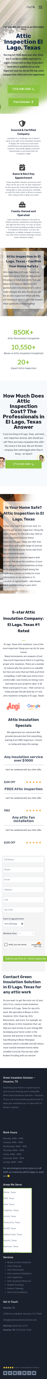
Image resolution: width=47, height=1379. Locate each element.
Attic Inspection (14, 1277)
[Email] (24, 1373)
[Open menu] (40, 7)
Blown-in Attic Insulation (19, 1262)
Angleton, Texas (11, 1210)
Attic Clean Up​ (14, 1266)
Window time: (10, 933)
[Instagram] (15, 1373)
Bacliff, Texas (10, 1228)
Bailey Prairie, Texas (13, 1234)
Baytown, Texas (11, 1246)
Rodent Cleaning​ (15, 1288)
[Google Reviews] (29, 1373)
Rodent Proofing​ (15, 1285)
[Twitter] (10, 1373)
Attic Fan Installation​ (17, 1292)
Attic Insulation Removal (19, 1281)
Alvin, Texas (9, 1204)
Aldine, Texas (10, 1192)
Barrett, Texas (10, 1240)
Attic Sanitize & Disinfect (19, 1273)
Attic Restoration (15, 1270)
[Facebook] (5, 1373)
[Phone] (19, 1373)
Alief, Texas (9, 1198)
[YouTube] (34, 1373)
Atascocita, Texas (12, 1222)
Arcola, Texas (10, 1216)
